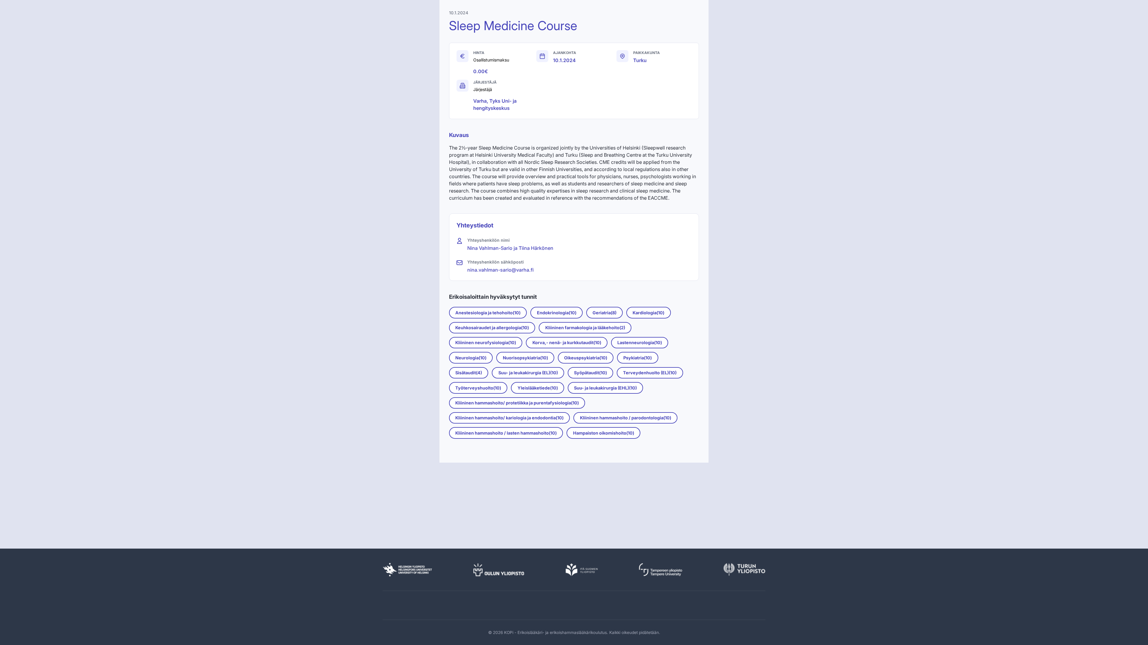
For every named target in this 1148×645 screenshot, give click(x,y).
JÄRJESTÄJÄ (485, 82)
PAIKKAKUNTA (646, 52)
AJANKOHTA (564, 52)
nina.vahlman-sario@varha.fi (500, 270)
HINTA (478, 52)
